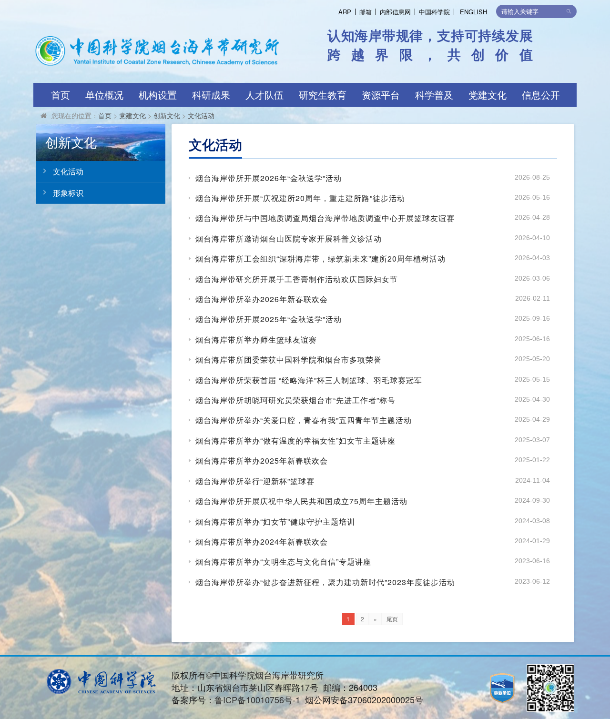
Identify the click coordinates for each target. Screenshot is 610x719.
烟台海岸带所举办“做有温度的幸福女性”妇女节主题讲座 (295, 440)
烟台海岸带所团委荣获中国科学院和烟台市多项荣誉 (288, 359)
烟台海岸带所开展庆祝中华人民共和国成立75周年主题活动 (301, 501)
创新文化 (166, 115)
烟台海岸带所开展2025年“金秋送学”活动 (268, 319)
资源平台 (381, 94)
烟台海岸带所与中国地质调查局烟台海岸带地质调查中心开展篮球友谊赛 (325, 218)
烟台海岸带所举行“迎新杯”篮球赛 (255, 481)
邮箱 (365, 12)
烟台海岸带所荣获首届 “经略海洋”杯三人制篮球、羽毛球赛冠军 (308, 380)
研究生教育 (322, 94)
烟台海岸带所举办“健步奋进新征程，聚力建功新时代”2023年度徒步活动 (325, 582)
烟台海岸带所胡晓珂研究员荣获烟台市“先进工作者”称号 (295, 400)
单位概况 (104, 94)
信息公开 (541, 94)
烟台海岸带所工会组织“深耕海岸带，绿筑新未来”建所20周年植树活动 (320, 258)
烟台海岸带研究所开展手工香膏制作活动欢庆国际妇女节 (296, 278)
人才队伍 (264, 94)
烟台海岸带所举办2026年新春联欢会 (261, 299)
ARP (344, 12)
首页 (60, 94)
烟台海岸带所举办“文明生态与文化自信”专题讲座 (283, 561)
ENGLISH (473, 12)
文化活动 (201, 115)
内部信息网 (395, 12)
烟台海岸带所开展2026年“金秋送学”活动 (268, 177)
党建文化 (487, 94)
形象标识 (68, 192)
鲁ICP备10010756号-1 (257, 699)
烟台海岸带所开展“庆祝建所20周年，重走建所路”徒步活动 (300, 197)
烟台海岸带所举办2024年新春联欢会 (261, 541)
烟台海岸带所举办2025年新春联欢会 (261, 460)
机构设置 (158, 94)
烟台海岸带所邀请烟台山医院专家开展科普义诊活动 (288, 238)
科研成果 (211, 94)
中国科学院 (434, 12)
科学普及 (434, 94)
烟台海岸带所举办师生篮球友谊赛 (256, 339)
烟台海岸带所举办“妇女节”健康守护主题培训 (275, 521)
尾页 (392, 619)
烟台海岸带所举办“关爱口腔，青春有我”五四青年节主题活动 (303, 420)
